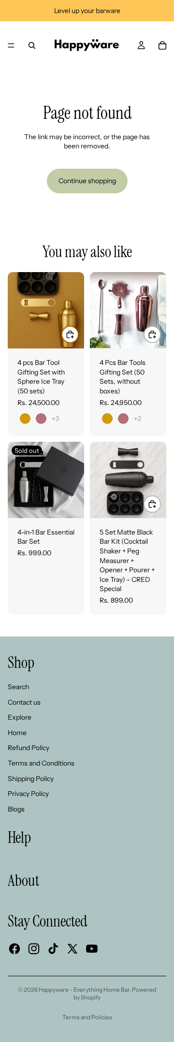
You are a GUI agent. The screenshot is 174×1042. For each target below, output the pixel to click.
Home (17, 732)
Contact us (24, 702)
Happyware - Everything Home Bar (84, 989)
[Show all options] (55, 419)
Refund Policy (28, 747)
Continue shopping (87, 180)
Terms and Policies (87, 1017)
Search (18, 686)
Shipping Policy (31, 778)
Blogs (16, 809)
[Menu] (11, 45)
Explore (19, 717)
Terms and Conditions (41, 763)
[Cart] (162, 45)
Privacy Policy (28, 793)
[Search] (32, 45)
